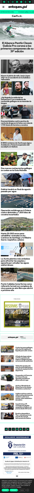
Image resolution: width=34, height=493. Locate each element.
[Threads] (25, 2)
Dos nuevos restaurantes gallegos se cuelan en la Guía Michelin (16, 169)
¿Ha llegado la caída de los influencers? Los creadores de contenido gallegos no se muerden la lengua (16, 100)
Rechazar (13, 490)
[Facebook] (4, 2)
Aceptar (5, 490)
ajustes (19, 487)
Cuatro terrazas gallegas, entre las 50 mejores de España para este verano (24, 349)
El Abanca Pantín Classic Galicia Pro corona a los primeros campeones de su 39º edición (17, 47)
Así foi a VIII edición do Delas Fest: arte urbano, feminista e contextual (23, 387)
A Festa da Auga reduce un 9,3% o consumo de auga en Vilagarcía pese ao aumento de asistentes (24, 358)
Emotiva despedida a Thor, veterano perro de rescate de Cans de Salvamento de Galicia (23, 415)
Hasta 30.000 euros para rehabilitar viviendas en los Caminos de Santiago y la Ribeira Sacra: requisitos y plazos (16, 236)
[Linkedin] (17, 2)
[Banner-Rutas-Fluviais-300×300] (17, 327)
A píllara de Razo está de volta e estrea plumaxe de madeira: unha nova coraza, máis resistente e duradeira (24, 397)
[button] (17, 476)
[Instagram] (13, 2)
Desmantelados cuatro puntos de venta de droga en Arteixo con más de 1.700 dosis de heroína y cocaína (16, 123)
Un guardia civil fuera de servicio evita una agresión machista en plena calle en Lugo (23, 377)
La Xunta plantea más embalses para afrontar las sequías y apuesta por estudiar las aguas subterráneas (15, 261)
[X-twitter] (8, 2)
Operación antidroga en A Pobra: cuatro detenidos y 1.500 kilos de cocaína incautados (16, 212)
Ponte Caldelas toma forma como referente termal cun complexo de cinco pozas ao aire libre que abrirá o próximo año (17, 287)
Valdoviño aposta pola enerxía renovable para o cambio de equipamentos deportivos (24, 368)
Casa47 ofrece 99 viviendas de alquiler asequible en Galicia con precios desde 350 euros (23, 406)
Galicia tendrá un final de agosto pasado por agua (16, 190)
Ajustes (22, 490)
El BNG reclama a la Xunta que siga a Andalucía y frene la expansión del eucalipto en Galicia (16, 145)
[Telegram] (21, 2)
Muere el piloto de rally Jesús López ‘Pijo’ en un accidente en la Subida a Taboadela (15, 77)
